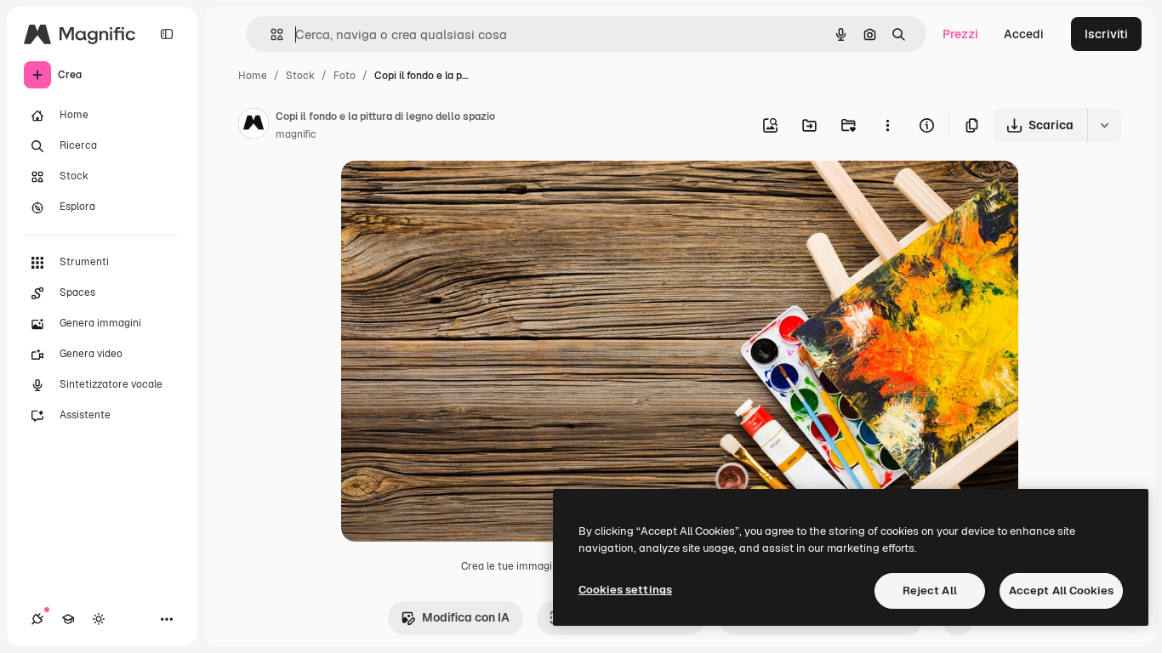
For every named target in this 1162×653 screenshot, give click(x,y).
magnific (296, 134)
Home (252, 75)
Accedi (1024, 34)
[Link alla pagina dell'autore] (253, 126)
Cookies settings (625, 589)
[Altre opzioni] (887, 125)
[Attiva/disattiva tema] (98, 619)
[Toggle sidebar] (166, 34)
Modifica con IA (466, 617)
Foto (344, 75)
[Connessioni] (37, 619)
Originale (453, 193)
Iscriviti (1106, 34)
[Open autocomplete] (270, 34)
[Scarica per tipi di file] (1104, 125)
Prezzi (960, 34)
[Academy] (68, 619)
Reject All (930, 590)
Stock (300, 75)
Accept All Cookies (1061, 590)
